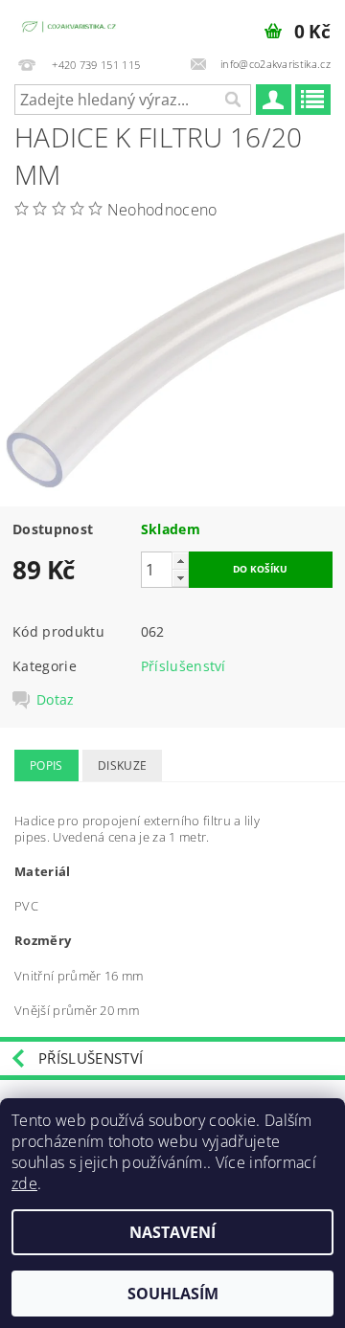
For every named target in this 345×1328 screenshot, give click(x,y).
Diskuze (122, 765)
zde (24, 1183)
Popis (46, 765)
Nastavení (172, 1232)
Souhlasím (172, 1293)
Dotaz (55, 700)
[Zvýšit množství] (180, 560)
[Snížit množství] (180, 578)
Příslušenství (183, 666)
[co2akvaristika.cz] (70, 25)
